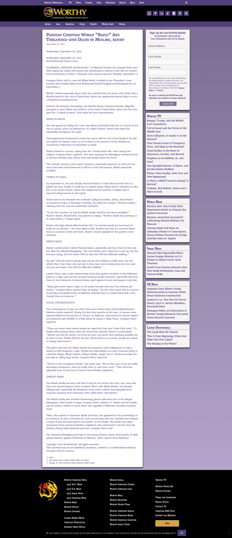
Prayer (122, 2)
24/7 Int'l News (74, 484)
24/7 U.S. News (74, 489)
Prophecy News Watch (74, 527)
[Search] (186, 13)
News (78, 2)
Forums (88, 2)
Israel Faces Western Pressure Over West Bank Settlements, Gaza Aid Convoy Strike (167, 271)
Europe (93, 24)
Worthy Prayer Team (120, 504)
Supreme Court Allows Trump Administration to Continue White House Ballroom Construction (166, 292)
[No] (228, 533)
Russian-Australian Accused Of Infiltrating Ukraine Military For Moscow (165, 221)
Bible (132, 2)
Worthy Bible (116, 495)
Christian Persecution (74, 522)
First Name (154, 56)
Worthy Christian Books (121, 515)
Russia (122, 24)
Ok (181, 533)
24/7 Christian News (76, 498)
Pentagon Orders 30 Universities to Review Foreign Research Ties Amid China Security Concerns (167, 314)
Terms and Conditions (165, 497)
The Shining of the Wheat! (162, 343)
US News (152, 284)
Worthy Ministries (53, 2)
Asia (58, 24)
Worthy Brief (70, 502)
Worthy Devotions (118, 500)
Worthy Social (117, 480)
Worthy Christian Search (122, 511)
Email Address (156, 46)
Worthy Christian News (75, 480)
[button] (186, 2)
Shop (141, 2)
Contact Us (160, 506)
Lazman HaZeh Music (74, 518)
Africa (48, 24)
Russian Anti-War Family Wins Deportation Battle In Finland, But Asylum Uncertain (166, 210)
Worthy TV (154, 116)
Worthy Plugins (163, 491)
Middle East (108, 24)
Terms (160, 90)
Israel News (154, 248)
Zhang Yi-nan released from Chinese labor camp (72, 463)
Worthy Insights (72, 511)
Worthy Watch (71, 507)
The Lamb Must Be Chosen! (162, 332)
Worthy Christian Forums (122, 484)
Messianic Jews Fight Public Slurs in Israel (69, 460)
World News (154, 202)
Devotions (110, 2)
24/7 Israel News (75, 493)
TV (70, 2)
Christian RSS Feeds (165, 511)
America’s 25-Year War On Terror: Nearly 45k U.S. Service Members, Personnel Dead (166, 303)
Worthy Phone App (164, 486)
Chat (99, 2)
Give (167, 523)
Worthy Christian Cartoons (123, 520)
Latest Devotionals (158, 327)
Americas (70, 24)
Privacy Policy (162, 502)
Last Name (154, 67)
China (82, 24)
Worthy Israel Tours (120, 524)
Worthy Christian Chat (121, 489)
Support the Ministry (165, 515)
